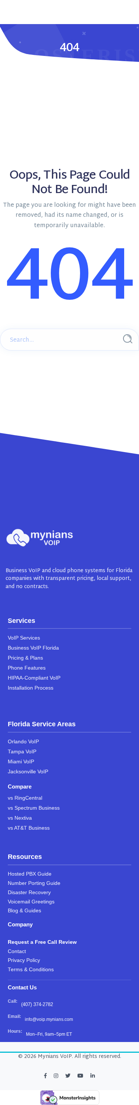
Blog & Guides (24, 910)
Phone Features (27, 668)
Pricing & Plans (25, 658)
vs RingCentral (25, 798)
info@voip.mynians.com (49, 1019)
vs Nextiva (20, 818)
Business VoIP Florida (33, 648)
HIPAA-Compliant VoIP (34, 678)
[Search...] (127, 339)
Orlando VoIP (23, 741)
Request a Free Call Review (42, 942)
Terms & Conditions (31, 969)
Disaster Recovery (29, 892)
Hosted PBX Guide (30, 874)
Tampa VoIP (22, 751)
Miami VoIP (21, 761)
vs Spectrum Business (34, 808)
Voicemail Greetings (31, 902)
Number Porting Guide (34, 883)
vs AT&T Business (29, 828)
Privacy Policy (24, 960)
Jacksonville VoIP (28, 771)
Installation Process (30, 688)
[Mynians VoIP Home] (40, 538)
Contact (17, 951)
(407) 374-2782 (37, 1004)
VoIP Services (24, 638)
